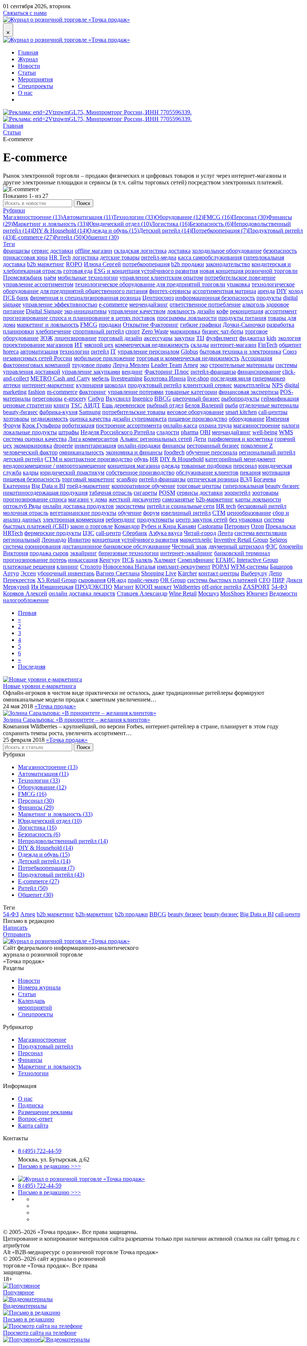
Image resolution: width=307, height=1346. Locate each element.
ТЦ (200, 338)
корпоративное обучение (143, 486)
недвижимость (49, 419)
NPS (277, 385)
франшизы (16, 251)
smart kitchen (241, 412)
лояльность (181, 311)
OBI (205, 432)
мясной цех (98, 345)
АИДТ (91, 405)
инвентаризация (95, 445)
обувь (141, 459)
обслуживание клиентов (207, 472)
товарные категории (191, 392)
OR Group (173, 580)
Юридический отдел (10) (119, 224)
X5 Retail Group (57, 580)
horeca (11, 351)
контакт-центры (218, 573)
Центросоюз (158, 298)
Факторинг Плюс (167, 372)
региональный (21, 540)
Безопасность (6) (210, 224)
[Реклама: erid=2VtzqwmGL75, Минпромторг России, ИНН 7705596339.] (97, 115)
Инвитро (79, 540)
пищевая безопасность (31, 479)
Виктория (15, 553)
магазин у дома (87, 499)
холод (295, 291)
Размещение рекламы (45, 1112)
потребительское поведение (240, 277)
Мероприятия (35, 79)
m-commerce (62, 392)
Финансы (30, 1060)
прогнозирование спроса (35, 499)
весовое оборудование (195, 412)
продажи (110, 324)
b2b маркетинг (45, 264)
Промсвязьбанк (22, 277)
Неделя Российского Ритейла (117, 432)
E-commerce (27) (33, 237)
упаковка (238, 284)
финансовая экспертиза (249, 392)
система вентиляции (260, 533)
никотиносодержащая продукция (45, 492)
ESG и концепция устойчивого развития (146, 271)
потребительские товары (133, 412)
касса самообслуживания (210, 257)
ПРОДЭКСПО (93, 587)
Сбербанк (134, 533)
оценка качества (90, 419)
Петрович (236, 526)
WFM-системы (249, 566)
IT (113, 351)
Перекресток (19, 580)
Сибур (96, 398)
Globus (189, 351)
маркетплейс (196, 540)
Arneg (190, 365)
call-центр (108, 533)
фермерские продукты (52, 533)
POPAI (220, 566)
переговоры (47, 398)
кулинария (89, 385)
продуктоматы (155, 519)
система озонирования (32, 546)
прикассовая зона (25, 257)
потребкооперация (146, 264)
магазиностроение (256, 425)
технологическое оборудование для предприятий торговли (150, 284)
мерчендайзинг (148, 304)
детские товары (120, 257)
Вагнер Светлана (118, 573)
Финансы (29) (36, 807)
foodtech (174, 452)
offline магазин (93, 251)
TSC (76, 405)
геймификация (280, 398)
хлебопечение (53, 331)
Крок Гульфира (41, 425)
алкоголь (253, 304)
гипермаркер (268, 378)
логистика (85, 257)
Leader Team (166, 365)
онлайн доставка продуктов (78, 506)
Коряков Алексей (25, 593)
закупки (184, 338)
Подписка (30, 1105)
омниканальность (81, 452)
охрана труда (215, 425)
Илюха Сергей (102, 264)
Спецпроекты (35, 86)
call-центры (273, 412)
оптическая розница (212, 479)
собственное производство (140, 472)
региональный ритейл (267, 452)
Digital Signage (44, 311)
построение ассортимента (129, 425)
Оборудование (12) (179, 217)
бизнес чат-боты (222, 331)
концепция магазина (133, 466)
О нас (25, 93)
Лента (225, 533)
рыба (231, 405)
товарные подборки (206, 466)
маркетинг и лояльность (48, 324)
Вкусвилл (118, 398)
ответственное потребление (205, 304)
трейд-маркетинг (88, 486)
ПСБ (128, 560)
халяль (144, 560)
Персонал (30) (250, 217)
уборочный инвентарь (65, 573)
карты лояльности (258, 499)
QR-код (116, 580)
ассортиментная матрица (224, 291)
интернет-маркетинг (48, 385)
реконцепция (246, 311)
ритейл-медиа (158, 257)
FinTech (267, 345)
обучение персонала (211, 452)
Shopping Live (158, 573)
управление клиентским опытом (161, 277)
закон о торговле (91, 526)
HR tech (226, 506)
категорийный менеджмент (240, 459)
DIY (281, 291)
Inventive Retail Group (241, 540)
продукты (269, 298)
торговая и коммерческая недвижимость (187, 358)
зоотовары (265, 492)
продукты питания (242, 318)
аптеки (12, 385)
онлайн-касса (180, 425)
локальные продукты (30, 432)
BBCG (162, 398)
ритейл (100, 351)
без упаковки (245, 519)
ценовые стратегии (27, 405)
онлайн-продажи (139, 445)
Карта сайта (33, 1125)
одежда (170, 466)
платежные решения (29, 566)
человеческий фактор (30, 452)
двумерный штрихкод (236, 546)
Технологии (33, 1073)
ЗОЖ (46, 338)
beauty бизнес (282, 486)
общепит (290, 345)
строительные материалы (241, 365)
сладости (167, 432)
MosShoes (232, 593)
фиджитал (252, 338)
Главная (28, 52)
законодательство (228, 264)
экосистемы (130, 506)
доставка (179, 251)
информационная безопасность (215, 298)
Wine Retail (183, 593)
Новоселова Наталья (129, 566)
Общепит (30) (101, 237)
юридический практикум (72, 472)
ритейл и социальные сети (181, 506)
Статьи (27, 72)
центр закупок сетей (202, 519)
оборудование (246, 419)
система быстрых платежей (222, 580)
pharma (189, 432)
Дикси (294, 580)
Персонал (30, 1053)
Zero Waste (155, 331)
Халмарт (165, 560)
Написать (15, 927)
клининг (68, 566)
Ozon (257, 526)
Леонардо (54, 540)
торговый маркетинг (88, 479)
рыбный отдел (165, 405)
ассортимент (281, 311)
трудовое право (91, 365)
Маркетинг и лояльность (49, 1066)
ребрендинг (121, 519)
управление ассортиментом (38, 284)
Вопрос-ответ (35, 1119)
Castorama (210, 526)
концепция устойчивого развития (135, 540)
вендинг (132, 372)
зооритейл (237, 492)
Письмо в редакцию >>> (49, 1166)
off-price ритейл (221, 587)
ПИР (278, 580)
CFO (265, 580)
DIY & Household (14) (59, 230)
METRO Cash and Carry (60, 378)
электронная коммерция (73, 519)
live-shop (198, 378)
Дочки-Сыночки (244, 324)
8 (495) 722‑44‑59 (39, 1151)
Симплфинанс (195, 560)
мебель (100, 378)
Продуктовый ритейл (45, 1046)
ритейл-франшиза (213, 372)
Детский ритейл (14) (165, 230)
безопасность (280, 251)
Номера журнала (39, 987)
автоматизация (39, 351)
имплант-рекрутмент (183, 566)
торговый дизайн (120, 338)
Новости (29, 66)
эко (204, 365)
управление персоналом (148, 351)
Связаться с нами (25, 13)
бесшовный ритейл (261, 506)
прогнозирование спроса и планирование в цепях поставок (79, 318)
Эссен (28, 573)
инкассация (83, 560)
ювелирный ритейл (186, 513)
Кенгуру (110, 560)
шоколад (115, 385)
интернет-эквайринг (186, 553)
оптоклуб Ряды (22, 506)
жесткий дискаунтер (135, 499)
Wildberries (186, 587)
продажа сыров (49, 553)
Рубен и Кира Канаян (168, 526)
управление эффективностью (59, 304)
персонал (245, 466)
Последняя (31, 666)
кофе (222, 311)
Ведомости (283, 593)
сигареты (145, 492)
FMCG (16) (217, 217)
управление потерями (136, 392)
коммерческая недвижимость (152, 345)
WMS (286, 432)
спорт (132, 331)
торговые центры (199, 486)
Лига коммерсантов (93, 439)
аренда (266, 291)
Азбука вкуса (165, 533)
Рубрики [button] (14, 210)
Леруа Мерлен (131, 365)
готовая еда (77, 271)
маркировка (185, 331)
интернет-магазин (233, 345)
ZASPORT (256, 587)
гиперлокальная (243, 486)
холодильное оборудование (227, 251)
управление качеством (136, 311)
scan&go (126, 479)
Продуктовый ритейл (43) (51, 874)
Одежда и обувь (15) (113, 230)
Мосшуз (208, 593)
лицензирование (75, 338)
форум (151, 513)
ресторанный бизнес (213, 445)
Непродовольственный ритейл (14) (63, 841)
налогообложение (26, 600)
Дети (200, 439)
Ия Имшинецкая (52, 587)
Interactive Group (257, 560)
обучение (130, 513)
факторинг (92, 392)
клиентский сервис (207, 385)
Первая (27, 613)
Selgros (278, 540)
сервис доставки (52, 251)
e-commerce (113, 304)
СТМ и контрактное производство (89, 459)
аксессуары (158, 338)
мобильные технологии (88, 277)
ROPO (74, 264)
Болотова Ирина (165, 378)
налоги (291, 425)
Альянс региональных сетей (156, 439)
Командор (127, 526)
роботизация (78, 425)
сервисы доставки (200, 492)
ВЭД (246, 479)
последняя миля (230, 378)
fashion (36, 392)
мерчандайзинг (231, 432)
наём (50, 277)
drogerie (63, 445)
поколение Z (257, 445)
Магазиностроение (42, 1039)
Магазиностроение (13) (33, 217)
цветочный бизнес (196, 398)
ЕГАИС (225, 560)
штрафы (68, 432)
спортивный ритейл (98, 331)
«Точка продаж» (55, 706)
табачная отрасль (110, 492)
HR (154, 459)
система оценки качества (35, 439)
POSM (167, 492)
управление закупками (91, 372)
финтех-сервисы (170, 291)
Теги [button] (9, 244)
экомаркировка (32, 445)
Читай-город (200, 533)
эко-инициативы (85, 311)
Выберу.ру (254, 573)
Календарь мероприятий (35, 1004)
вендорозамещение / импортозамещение (54, 466)
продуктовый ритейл (155, 385)
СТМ (218, 513)
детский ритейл (23, 459)
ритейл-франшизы (162, 479)
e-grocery (75, 398)
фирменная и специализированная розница (85, 298)
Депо (275, 573)
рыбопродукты (240, 398)
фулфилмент (222, 338)
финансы (173, 445)
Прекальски (280, 526)
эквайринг (83, 553)
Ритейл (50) (68, 237)
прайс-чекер (143, 580)
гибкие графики (200, 324)
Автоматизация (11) (88, 217)
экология (289, 338)
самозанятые (178, 499)
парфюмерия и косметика (240, 439)
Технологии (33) (134, 217)
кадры (31, 472)
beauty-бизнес (20, 412)
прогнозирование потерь (35, 560)
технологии (74, 351)
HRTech (13, 533)
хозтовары (16, 419)
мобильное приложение (104, 358)
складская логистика (140, 251)
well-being (264, 432)
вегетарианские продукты (83, 513)
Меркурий (16, 587)
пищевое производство (197, 419)
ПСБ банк (15, 298)
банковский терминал (242, 553)
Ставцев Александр (142, 593)
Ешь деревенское (123, 405)
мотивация (276, 472)
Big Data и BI (48, 486)
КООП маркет (153, 587)
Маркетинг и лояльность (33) (50, 224)
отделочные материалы (269, 405)
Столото (90, 566)
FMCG (88, 324)
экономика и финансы (134, 452)
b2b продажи (187, 264)
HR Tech (60, 257)
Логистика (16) (170, 224)
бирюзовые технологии (128, 553)
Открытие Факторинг (151, 324)
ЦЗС (88, 533)
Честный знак (189, 546)
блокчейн (291, 546)
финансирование (259, 372)
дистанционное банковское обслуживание (116, 546)
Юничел (257, 593)
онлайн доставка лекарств (82, 593)
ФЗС (271, 546)
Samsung (90, 412)
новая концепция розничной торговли (249, 271)
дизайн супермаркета (139, 419)
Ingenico (142, 398)
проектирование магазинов (38, 345)
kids (271, 338)
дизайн (206, 311)
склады (200, 345)
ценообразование (249, 513)
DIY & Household (182, 459)
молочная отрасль (25, 513)
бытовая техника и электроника (240, 351)
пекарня (250, 472)
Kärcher (187, 573)
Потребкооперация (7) (219, 230)
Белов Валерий (204, 405)
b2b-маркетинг (215, 499)
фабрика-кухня (58, 412)
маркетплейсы (252, 385)
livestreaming (126, 378)
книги (61, 405)
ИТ (79, 345)
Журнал (28, 59)
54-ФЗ (279, 587)
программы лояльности (187, 318)
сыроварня (92, 580)
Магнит (124, 587)
